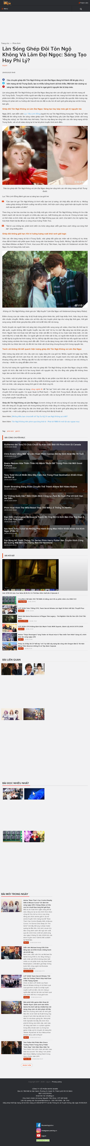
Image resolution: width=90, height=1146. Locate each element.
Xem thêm (27, 1065)
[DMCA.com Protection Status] (43, 1140)
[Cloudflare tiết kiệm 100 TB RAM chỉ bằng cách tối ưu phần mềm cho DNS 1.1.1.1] (13, 850)
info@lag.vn (50, 1096)
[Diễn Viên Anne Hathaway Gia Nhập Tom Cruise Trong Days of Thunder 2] (34, 678)
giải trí (17, 431)
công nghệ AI (36, 389)
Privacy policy (57, 1082)
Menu (5, 9)
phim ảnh (10, 431)
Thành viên (84, 3)
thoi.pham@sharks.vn (42, 1100)
